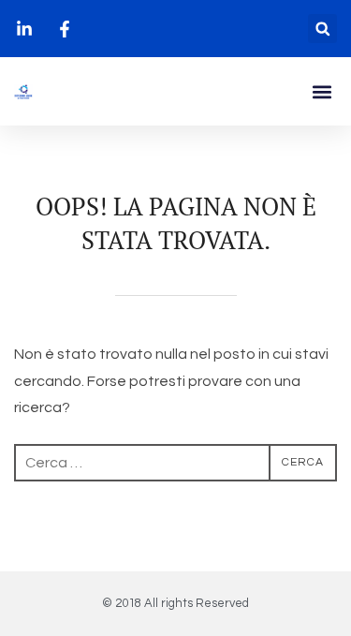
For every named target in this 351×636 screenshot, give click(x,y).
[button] (322, 28)
